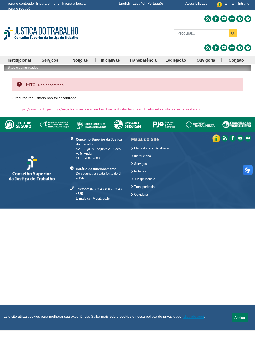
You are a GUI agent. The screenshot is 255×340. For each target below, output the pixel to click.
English (124, 3)
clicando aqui (193, 316)
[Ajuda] (247, 18)
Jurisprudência (144, 179)
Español (138, 3)
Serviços (140, 164)
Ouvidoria (140, 194)
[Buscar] (233, 33)
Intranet (244, 3)
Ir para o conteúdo (19, 3)
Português (155, 3)
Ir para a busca (74, 3)
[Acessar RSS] (207, 18)
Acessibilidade (196, 3)
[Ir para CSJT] (42, 33)
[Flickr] (248, 138)
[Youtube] (240, 138)
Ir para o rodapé (17, 8)
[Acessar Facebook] (215, 18)
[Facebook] (232, 138)
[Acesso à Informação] (216, 138)
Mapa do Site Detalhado (151, 148)
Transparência (144, 187)
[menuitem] (19, 60)
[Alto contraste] (239, 18)
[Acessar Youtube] (223, 18)
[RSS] (224, 138)
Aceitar (239, 318)
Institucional (142, 156)
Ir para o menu (48, 3)
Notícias (139, 171)
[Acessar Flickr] (231, 18)
